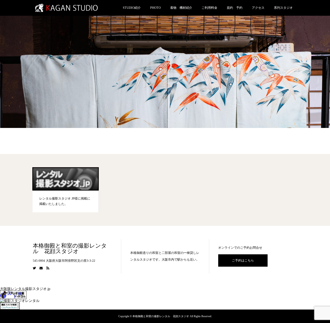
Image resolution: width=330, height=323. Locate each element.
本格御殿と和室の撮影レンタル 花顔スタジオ (70, 248)
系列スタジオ (283, 7)
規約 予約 (234, 7)
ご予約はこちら (243, 260)
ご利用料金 (209, 7)
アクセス (258, 7)
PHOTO (155, 7)
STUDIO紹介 (132, 7)
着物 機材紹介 (181, 7)
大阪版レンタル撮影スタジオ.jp (25, 289)
